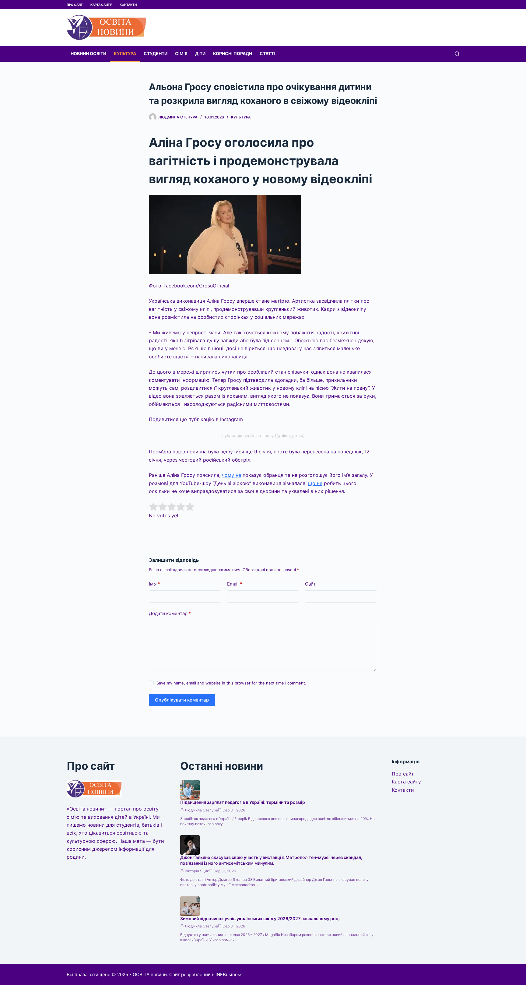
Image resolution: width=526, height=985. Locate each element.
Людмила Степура (201, 810)
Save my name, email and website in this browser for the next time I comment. (231, 683)
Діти (200, 53)
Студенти (155, 53)
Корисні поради (232, 53)
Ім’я (154, 584)
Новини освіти (88, 53)
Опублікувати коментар (182, 700)
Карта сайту (101, 4)
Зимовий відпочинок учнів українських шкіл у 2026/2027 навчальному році (260, 918)
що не (315, 483)
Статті (267, 53)
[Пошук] (457, 53)
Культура (125, 53)
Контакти (128, 4)
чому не (231, 475)
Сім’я (181, 53)
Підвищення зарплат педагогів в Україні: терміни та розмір (242, 802)
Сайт (310, 584)
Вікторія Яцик (197, 871)
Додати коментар (170, 613)
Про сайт (75, 4)
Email (234, 584)
